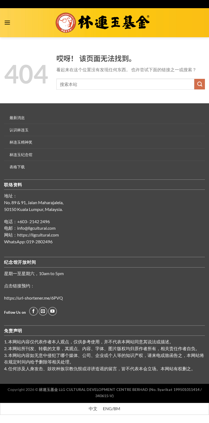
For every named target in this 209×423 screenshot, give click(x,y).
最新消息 (17, 117)
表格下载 (17, 166)
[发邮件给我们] (43, 311)
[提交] (199, 84)
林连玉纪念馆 (21, 154)
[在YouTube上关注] (52, 311)
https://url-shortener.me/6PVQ (33, 298)
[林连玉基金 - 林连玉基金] (104, 23)
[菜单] (7, 22)
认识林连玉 (19, 129)
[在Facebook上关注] (33, 311)
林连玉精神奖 (21, 142)
